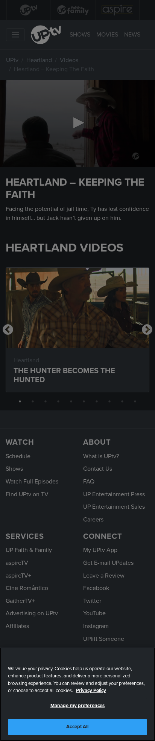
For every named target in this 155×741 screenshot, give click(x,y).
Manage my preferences (77, 706)
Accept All (77, 727)
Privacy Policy (91, 691)
